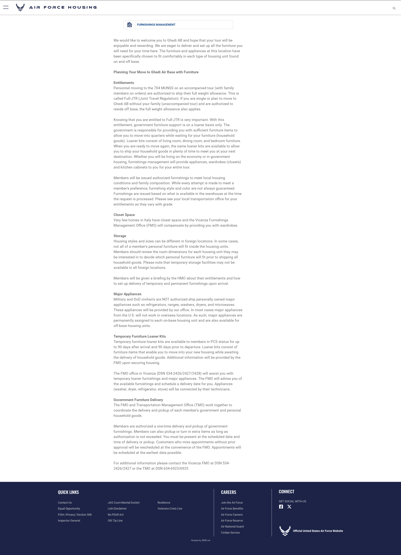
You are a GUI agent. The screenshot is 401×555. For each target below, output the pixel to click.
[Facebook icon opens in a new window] (281, 506)
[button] (5, 7)
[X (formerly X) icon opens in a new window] (289, 506)
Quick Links (68, 492)
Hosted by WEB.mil (200, 540)
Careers (228, 492)
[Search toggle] (394, 7)
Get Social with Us (292, 501)
